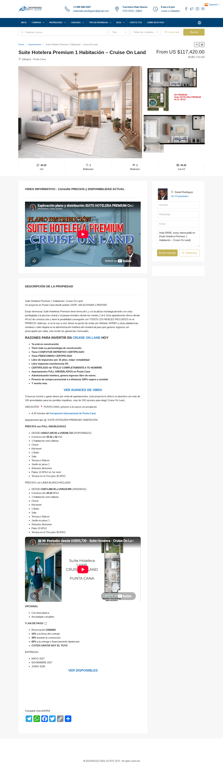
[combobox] (119, 32)
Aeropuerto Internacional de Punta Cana (73, 413)
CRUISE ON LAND (86, 337)
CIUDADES (76, 22)
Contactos (136, 22)
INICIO (24, 22)
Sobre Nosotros (155, 22)
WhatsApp (191, 252)
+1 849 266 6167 (82, 7)
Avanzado (173, 32)
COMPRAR (36, 22)
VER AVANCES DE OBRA (83, 390)
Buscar (194, 32)
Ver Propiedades (180, 196)
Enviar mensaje (167, 252)
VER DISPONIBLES (83, 670)
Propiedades (56, 22)
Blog (118, 22)
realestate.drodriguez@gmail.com (91, 10)
